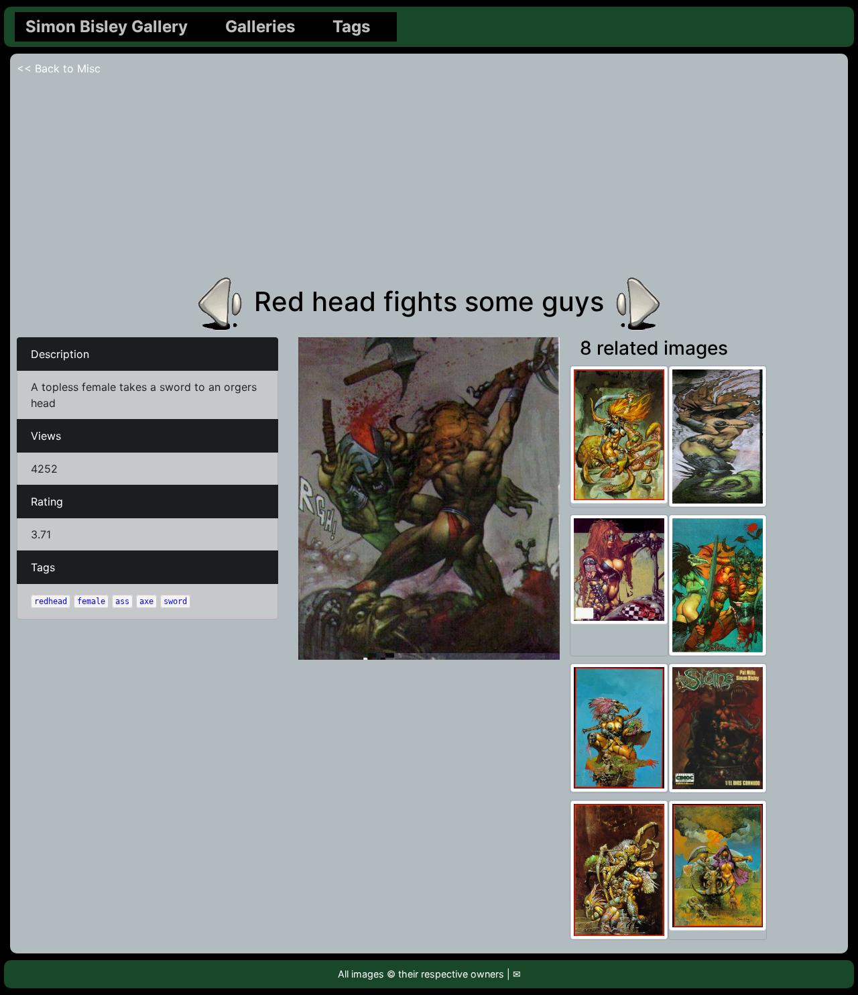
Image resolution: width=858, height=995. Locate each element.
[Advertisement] (429, 177)
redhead (50, 601)
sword (175, 601)
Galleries (260, 26)
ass (122, 601)
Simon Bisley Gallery (106, 26)
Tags (351, 26)
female (91, 601)
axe (146, 601)
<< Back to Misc (59, 68)
